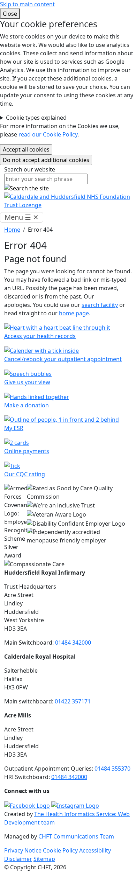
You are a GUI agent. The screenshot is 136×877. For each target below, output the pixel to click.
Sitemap (44, 859)
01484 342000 (73, 642)
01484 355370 (112, 768)
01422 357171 (73, 701)
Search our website (29, 169)
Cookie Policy (60, 850)
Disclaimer (18, 859)
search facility (100, 305)
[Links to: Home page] (68, 200)
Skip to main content (27, 4)
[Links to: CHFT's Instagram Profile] (75, 805)
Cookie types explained (36, 117)
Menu (22, 217)
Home (12, 229)
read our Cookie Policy (47, 134)
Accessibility (95, 850)
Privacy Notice (22, 850)
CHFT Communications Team (76, 836)
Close (10, 13)
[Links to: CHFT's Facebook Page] (27, 805)
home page (74, 313)
